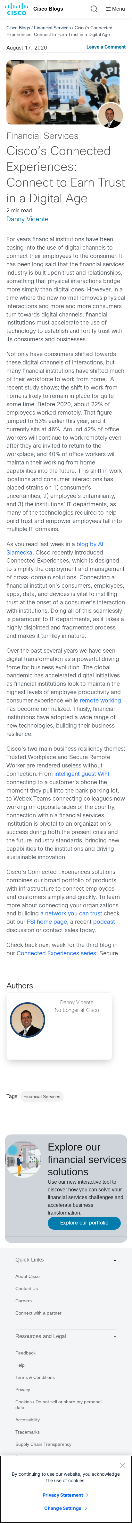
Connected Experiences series (56, 954)
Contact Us (26, 1288)
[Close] (122, 1465)
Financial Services (52, 27)
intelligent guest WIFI (81, 774)
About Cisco (27, 1276)
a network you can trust (71, 914)
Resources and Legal (40, 1336)
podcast (104, 922)
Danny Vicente (27, 219)
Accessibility (27, 1419)
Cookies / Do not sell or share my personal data (58, 1404)
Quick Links (29, 1260)
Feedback (25, 1352)
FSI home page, (48, 922)
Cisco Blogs (48, 9)
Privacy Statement (63, 1495)
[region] (66, 1489)
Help (20, 1365)
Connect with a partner (38, 1313)
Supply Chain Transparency (43, 1444)
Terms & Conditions (35, 1377)
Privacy (22, 1389)
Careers (23, 1300)
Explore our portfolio (84, 1223)
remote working (100, 701)
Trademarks (27, 1432)
